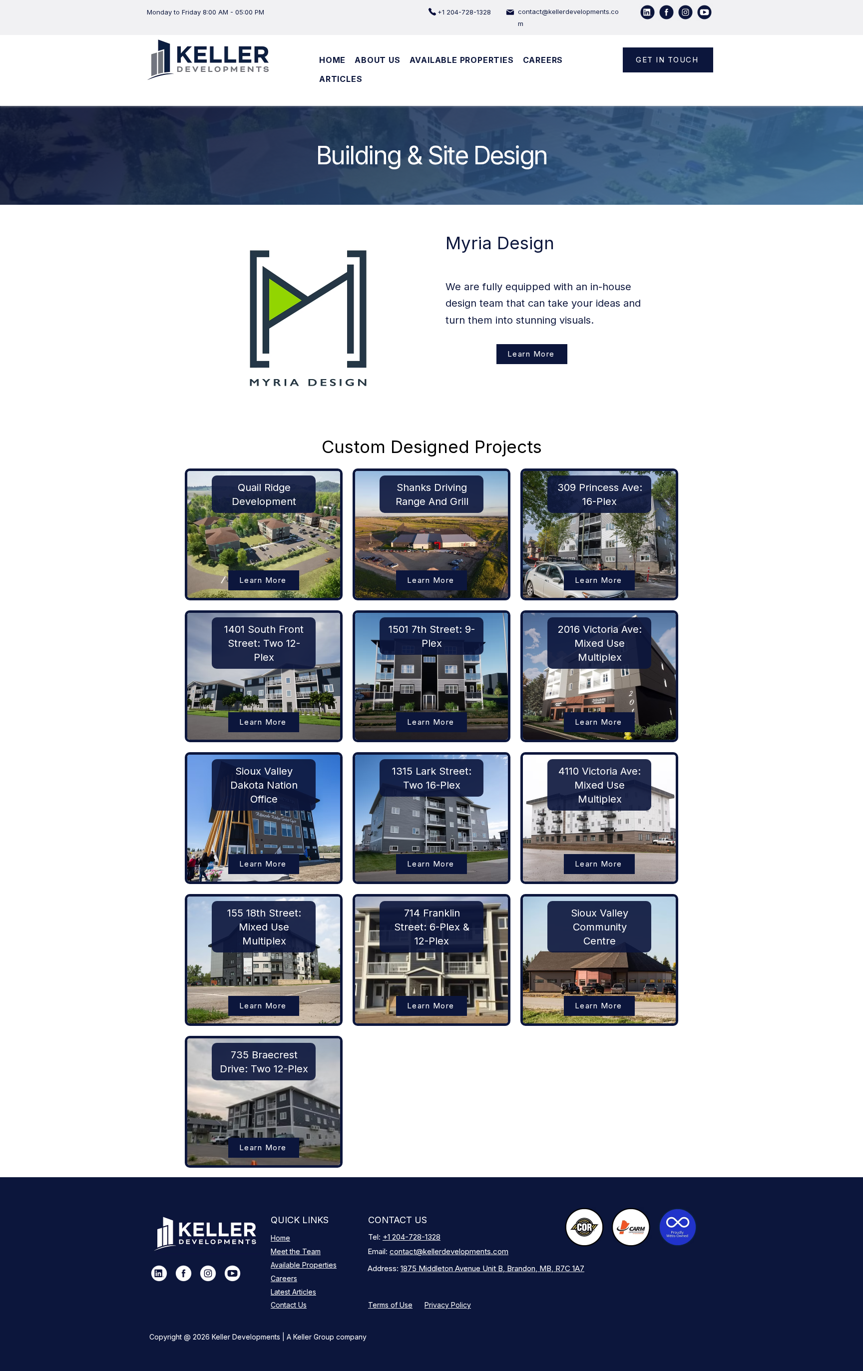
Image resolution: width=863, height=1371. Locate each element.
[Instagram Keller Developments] (208, 1273)
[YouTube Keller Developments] (232, 1273)
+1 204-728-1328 (411, 1237)
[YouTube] (704, 12)
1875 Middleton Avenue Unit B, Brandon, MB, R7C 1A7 (492, 1268)
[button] (377, 60)
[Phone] (432, 11)
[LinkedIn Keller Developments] (159, 1273)
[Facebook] (666, 12)
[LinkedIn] (647, 12)
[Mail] (510, 12)
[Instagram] (685, 12)
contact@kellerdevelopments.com (449, 1251)
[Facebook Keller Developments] (183, 1273)
